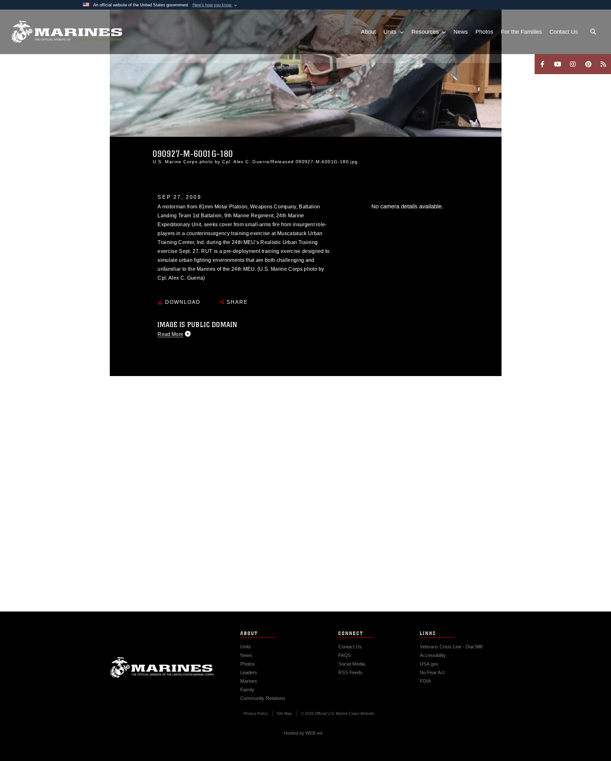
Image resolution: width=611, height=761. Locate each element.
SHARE (236, 302)
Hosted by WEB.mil (303, 733)
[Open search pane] (593, 32)
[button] (215, 5)
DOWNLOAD (181, 302)
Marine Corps (162, 667)
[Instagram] (572, 64)
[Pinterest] (588, 64)
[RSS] (603, 64)
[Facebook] (542, 64)
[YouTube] (557, 64)
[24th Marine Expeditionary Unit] (67, 32)
